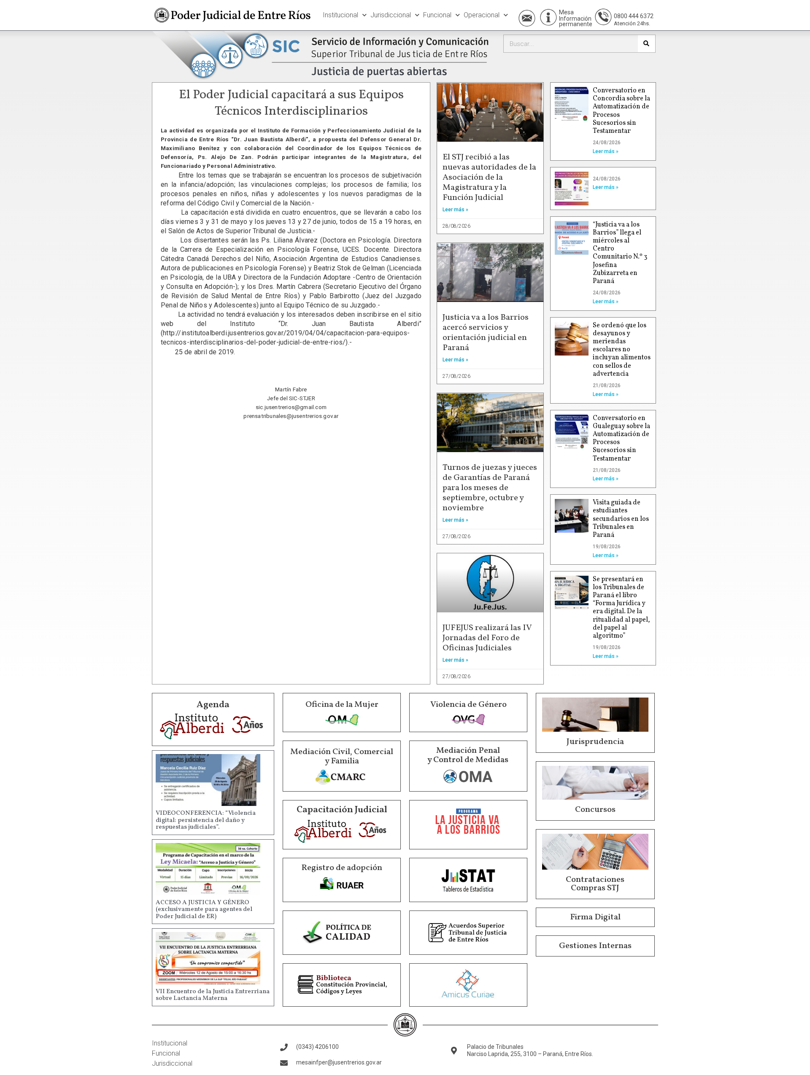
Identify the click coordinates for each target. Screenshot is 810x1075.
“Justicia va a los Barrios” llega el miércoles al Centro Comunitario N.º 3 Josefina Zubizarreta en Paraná (620, 253)
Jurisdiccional (390, 15)
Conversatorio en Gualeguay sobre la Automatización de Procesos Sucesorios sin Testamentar (621, 438)
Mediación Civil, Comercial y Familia (341, 756)
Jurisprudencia (595, 742)
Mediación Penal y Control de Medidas (467, 755)
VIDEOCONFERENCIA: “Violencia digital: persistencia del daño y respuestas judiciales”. (206, 820)
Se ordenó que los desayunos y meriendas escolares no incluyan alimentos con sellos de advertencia (622, 350)
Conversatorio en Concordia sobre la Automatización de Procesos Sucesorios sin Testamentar (621, 111)
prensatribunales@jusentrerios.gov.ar (290, 416)
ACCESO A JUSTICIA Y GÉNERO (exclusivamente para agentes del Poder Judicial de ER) (204, 909)
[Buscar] (646, 43)
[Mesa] (548, 17)
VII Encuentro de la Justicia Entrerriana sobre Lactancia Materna (213, 995)
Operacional (482, 15)
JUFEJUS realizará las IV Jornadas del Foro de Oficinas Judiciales (487, 638)
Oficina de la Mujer (341, 705)
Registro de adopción (341, 868)
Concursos (595, 810)
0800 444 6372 (633, 16)
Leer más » (455, 210)
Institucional (340, 15)
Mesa (566, 12)
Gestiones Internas (595, 946)
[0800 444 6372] (603, 16)
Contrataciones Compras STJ (595, 884)
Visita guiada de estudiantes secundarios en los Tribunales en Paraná (621, 519)
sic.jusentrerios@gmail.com (291, 407)
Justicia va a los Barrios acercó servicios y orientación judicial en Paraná (486, 333)
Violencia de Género (468, 705)
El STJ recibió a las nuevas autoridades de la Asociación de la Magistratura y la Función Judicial (489, 177)
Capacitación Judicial (342, 809)
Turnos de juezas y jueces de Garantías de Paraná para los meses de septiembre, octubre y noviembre (490, 488)
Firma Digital (595, 917)
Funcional (437, 15)
